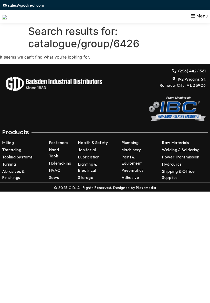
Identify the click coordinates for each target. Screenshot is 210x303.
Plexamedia (146, 187)
